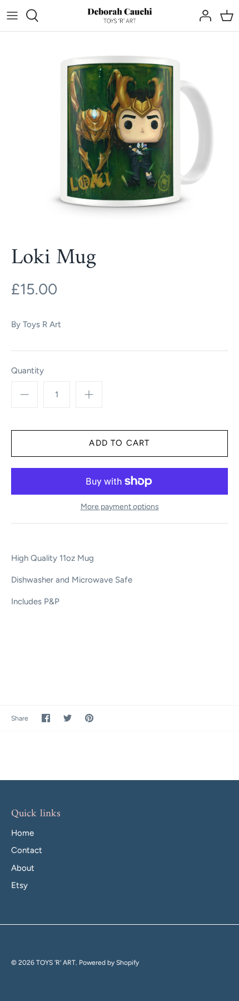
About (22, 868)
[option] (119, 130)
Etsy (19, 885)
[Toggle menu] (12, 15)
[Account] (202, 15)
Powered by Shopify (109, 963)
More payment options (120, 506)
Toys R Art (42, 324)
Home (22, 833)
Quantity (27, 371)
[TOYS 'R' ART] (120, 16)
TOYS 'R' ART (56, 963)
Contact (26, 850)
